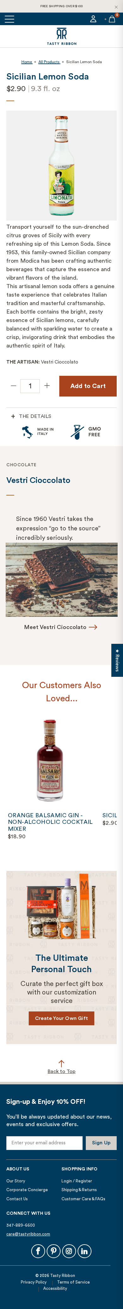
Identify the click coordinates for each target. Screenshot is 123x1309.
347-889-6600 (20, 1225)
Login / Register (77, 1181)
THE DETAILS (35, 416)
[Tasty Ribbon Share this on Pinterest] (54, 1251)
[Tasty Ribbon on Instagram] (69, 1251)
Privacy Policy (34, 1282)
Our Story (15, 1181)
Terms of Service (73, 1282)
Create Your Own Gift (61, 1018)
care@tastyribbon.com (28, 1234)
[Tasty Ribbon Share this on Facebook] (38, 1251)
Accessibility (55, 1288)
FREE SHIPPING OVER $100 (61, 6)
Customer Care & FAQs (83, 1199)
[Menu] (10, 19)
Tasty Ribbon (62, 1275)
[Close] (116, 7)
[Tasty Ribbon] (61, 36)
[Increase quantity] (47, 386)
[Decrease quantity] (13, 386)
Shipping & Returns (79, 1190)
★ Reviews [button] (117, 660)
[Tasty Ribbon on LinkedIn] (84, 1251)
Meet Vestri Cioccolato (55, 627)
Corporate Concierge (27, 1190)
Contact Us (17, 1199)
